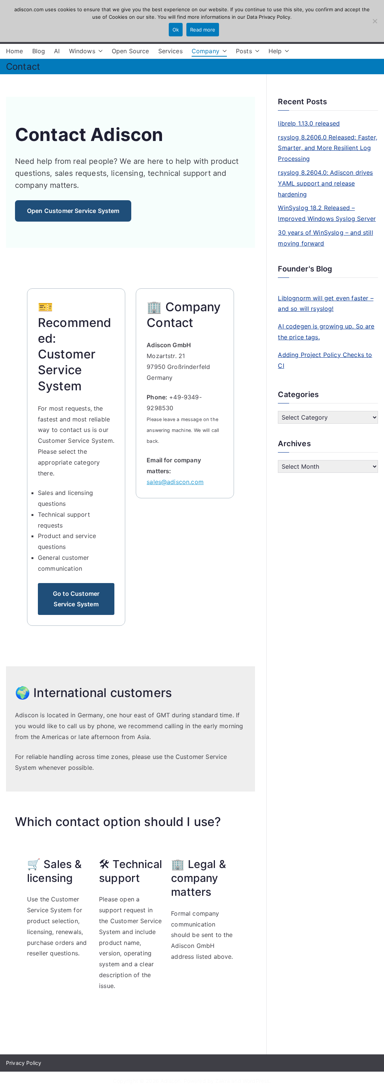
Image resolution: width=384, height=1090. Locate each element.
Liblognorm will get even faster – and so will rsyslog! (325, 303)
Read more (202, 30)
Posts (244, 51)
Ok (175, 30)
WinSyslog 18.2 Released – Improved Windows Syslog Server (327, 213)
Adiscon (170, 1081)
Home (14, 51)
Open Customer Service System (73, 210)
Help (275, 51)
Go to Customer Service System (76, 599)
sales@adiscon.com (175, 482)
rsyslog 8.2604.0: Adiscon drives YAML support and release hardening (325, 183)
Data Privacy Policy (268, 17)
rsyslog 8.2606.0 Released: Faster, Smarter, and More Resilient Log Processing (327, 148)
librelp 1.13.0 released (309, 123)
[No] (374, 21)
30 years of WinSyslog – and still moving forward (325, 238)
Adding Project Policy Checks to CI (325, 360)
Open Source (130, 51)
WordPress (256, 1081)
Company (205, 51)
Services (170, 51)
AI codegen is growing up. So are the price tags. (326, 331)
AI (57, 51)
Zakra (222, 1081)
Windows (82, 51)
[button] (99, 51)
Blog (38, 51)
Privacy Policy (23, 1063)
